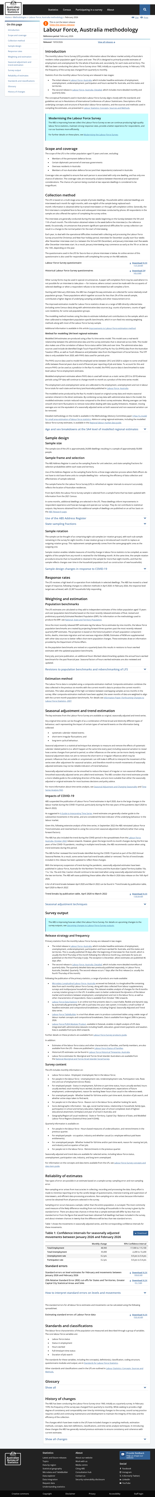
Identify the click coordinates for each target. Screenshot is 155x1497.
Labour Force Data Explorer (64, 1002)
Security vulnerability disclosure (90, 1479)
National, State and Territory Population (83, 619)
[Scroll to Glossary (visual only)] (62, 1382)
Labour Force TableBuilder (64, 1014)
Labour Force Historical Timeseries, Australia (109, 1052)
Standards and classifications (21, 81)
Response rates (15, 51)
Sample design (14, 46)
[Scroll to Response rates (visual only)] (73, 577)
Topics (46, 1461)
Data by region (49, 1465)
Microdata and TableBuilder (55, 1472)
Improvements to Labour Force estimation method (112, 328)
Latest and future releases (54, 1457)
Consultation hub (83, 1472)
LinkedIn (126, 1479)
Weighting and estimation (19, 56)
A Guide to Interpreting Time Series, (76, 813)
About (110, 9)
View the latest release (62, 24)
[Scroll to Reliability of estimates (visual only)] (85, 1176)
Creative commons (20, 1493)
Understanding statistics (54, 1486)
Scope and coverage (17, 35)
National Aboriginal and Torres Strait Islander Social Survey (82, 1059)
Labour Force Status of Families (108, 1048)
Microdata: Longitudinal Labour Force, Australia (73, 983)
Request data (49, 1483)
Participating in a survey (89, 9)
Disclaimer (70, 1493)
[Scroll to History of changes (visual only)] (78, 1399)
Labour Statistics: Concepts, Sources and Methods (107, 108)
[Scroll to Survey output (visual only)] (71, 913)
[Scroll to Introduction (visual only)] (68, 51)
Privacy (92, 1493)
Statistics (53, 9)
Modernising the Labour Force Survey (101, 134)
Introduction (13, 30)
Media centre (82, 1465)
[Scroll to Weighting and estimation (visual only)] (90, 599)
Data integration (50, 1479)
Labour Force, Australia (81, 80)
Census (67, 9)
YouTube (126, 1483)
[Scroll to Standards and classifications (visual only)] (95, 1326)
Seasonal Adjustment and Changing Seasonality (115, 786)
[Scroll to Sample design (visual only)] (71, 438)
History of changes (16, 91)
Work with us (81, 1461)
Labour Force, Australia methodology (46, 17)
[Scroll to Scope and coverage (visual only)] (80, 149)
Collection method (16, 40)
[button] (145, 9)
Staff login (138, 1493)
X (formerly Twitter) (131, 1475)
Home (8, 17)
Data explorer (49, 1475)
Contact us (80, 1475)
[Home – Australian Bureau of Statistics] (13, 1458)
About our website (84, 1457)
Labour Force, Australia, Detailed (87, 90)
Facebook (126, 1468)
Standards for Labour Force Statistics (101, 1363)
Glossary (12, 86)
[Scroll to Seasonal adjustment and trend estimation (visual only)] (117, 711)
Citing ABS (80, 1468)
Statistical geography (52, 1468)
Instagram (127, 1472)
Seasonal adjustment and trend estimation (19, 63)
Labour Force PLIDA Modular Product (69, 1024)
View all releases (105, 42)
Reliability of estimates (18, 75)
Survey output (14, 70)
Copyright (47, 1493)
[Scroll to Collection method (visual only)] (78, 195)
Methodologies (20, 17)
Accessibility (114, 1493)
